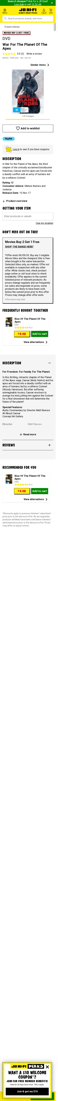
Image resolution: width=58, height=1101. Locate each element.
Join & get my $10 (27, 1091)
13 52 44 (36, 4)
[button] (9, 11)
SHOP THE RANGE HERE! (19, 246)
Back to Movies (13, 27)
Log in (16, 149)
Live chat (19, 4)
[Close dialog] (47, 1067)
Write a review (34, 53)
